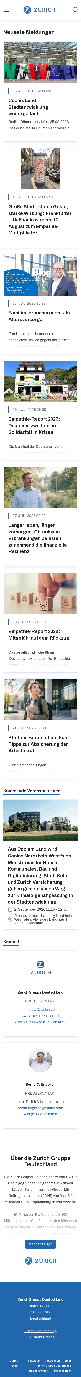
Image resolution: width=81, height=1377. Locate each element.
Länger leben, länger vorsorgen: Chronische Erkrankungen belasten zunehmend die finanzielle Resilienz (37, 538)
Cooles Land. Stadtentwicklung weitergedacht (28, 107)
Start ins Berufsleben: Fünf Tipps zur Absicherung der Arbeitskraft (38, 744)
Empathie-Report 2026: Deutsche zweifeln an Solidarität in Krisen (34, 425)
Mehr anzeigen (40, 1244)
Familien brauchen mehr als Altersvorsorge (39, 316)
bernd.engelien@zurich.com (40, 1108)
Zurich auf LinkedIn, (31, 1022)
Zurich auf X (57, 1022)
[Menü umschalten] (6, 9)
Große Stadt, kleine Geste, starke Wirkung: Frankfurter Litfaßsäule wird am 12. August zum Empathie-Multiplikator (40, 219)
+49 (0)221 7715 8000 (40, 1016)
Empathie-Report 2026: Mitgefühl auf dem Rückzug (38, 635)
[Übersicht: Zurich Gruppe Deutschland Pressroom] (39, 9)
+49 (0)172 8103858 (40, 1114)
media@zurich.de (40, 1010)
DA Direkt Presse (41, 1337)
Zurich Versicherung (40, 1331)
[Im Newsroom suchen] (75, 10)
